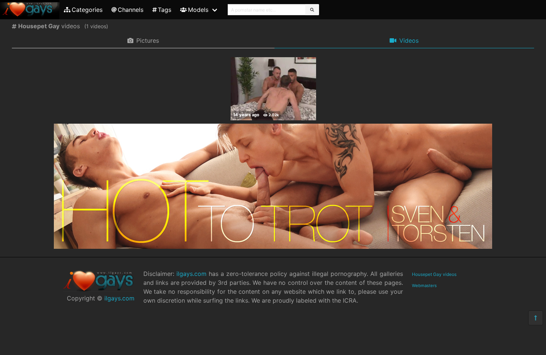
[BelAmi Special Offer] (273, 246)
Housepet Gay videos (434, 274)
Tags (164, 9)
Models (198, 9)
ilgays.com (119, 298)
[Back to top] (535, 317)
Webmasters (424, 285)
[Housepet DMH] (273, 88)
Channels (130, 9)
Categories (87, 9)
